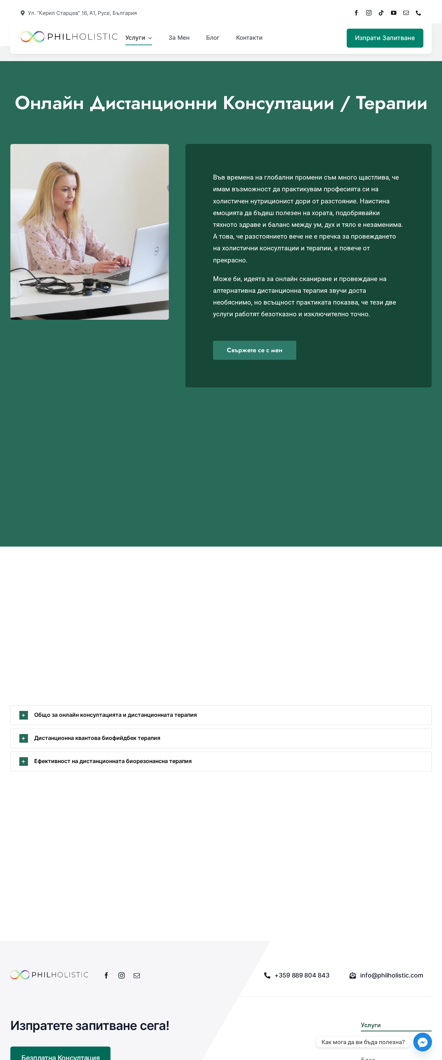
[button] (221, 715)
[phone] (418, 13)
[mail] (406, 13)
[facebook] (356, 13)
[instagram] (369, 13)
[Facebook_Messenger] (422, 1042)
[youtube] (393, 13)
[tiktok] (381, 13)
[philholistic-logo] (69, 34)
